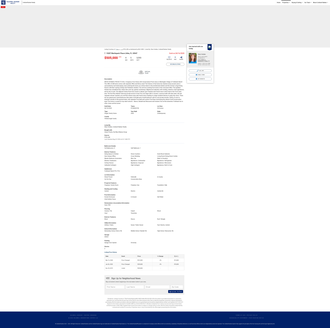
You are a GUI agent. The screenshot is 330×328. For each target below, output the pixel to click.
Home (278, 2)
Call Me (201, 70)
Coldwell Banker (76, 315)
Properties (286, 3)
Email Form (201, 74)
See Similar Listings (175, 64)
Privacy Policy (252, 315)
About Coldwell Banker (320, 3)
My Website (201, 78)
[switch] (169, 58)
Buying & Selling (297, 3)
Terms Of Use (240, 315)
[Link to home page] (11, 2)
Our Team (308, 3)
